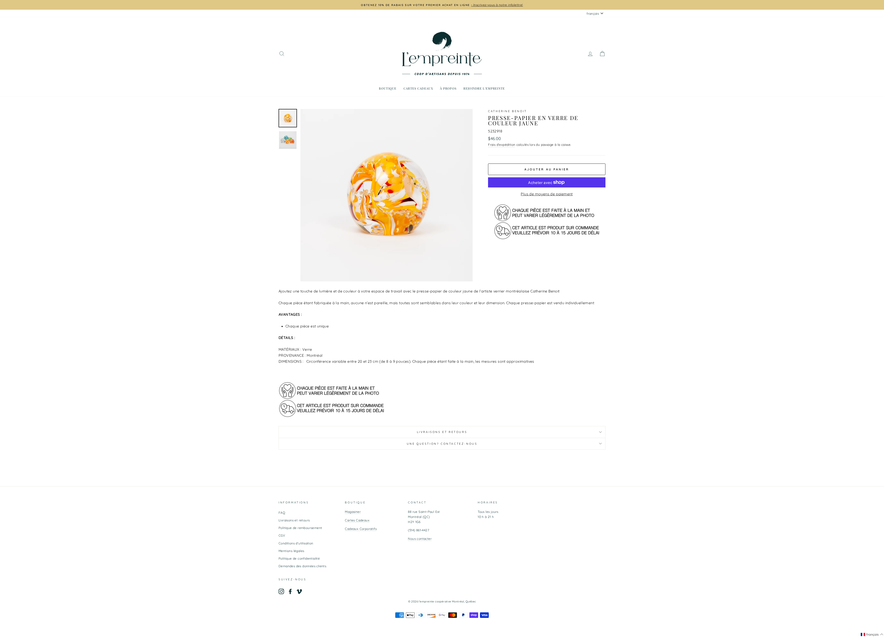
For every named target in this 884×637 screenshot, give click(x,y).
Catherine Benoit (507, 111)
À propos (448, 88)
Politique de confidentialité (299, 558)
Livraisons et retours (442, 432)
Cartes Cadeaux (357, 520)
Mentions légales (291, 551)
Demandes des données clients (302, 566)
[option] (496, 4)
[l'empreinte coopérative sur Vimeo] (299, 591)
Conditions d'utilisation (296, 543)
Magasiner (353, 512)
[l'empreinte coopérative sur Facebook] (290, 591)
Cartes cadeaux (418, 88)
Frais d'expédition (501, 144)
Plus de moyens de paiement (547, 194)
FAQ (282, 512)
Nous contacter (420, 539)
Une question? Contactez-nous (442, 443)
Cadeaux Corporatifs (361, 529)
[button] (872, 634)
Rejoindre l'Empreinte (484, 88)
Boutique (387, 88)
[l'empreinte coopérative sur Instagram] (281, 591)
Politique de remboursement (300, 528)
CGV (282, 535)
